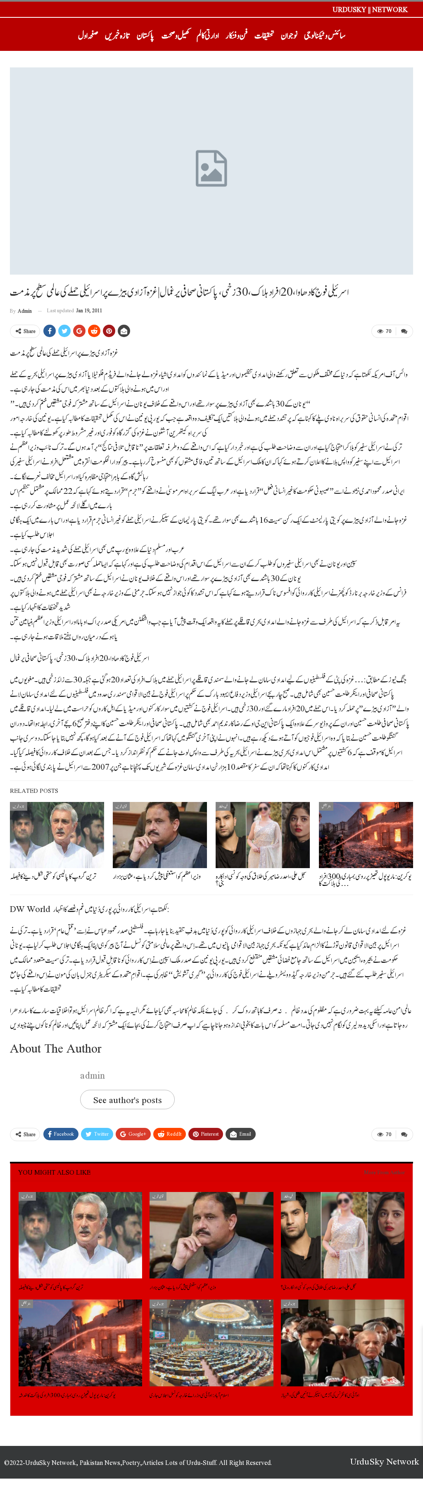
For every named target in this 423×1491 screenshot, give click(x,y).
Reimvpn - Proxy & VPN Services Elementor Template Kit (328, 1489)
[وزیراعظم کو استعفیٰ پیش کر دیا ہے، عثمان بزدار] (160, 835)
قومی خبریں (121, 806)
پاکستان (146, 34)
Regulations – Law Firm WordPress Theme (233, 1489)
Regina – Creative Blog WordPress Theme (179, 1489)
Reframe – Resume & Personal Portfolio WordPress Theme (136, 1489)
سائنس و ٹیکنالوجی (324, 34)
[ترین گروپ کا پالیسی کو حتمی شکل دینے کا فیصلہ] (57, 835)
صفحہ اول (88, 34)
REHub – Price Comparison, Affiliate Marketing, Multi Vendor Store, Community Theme (295, 1489)
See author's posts (127, 1099)
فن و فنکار (237, 34)
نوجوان (289, 34)
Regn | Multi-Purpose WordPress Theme (215, 1489)
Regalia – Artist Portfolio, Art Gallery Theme (159, 1489)
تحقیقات (264, 34)
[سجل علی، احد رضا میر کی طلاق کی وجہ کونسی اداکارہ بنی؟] (263, 835)
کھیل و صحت (176, 34)
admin (92, 1074)
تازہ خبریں (117, 34)
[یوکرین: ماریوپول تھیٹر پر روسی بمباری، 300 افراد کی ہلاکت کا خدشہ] (366, 835)
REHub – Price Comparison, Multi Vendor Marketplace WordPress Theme (259, 1489)
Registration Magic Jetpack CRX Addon (197, 1489)
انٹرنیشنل (326, 806)
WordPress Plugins (87, 1489)
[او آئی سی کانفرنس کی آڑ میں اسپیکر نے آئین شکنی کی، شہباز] (342, 1343)
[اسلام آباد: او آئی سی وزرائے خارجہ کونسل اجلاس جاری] (211, 1343)
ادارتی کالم (208, 34)
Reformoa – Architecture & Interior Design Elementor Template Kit (107, 1489)
